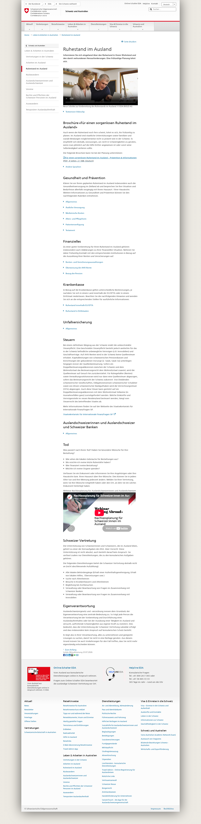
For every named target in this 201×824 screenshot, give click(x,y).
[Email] (77, 655)
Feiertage (28, 717)
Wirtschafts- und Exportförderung (155, 749)
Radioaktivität (69, 733)
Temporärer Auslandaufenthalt (76, 796)
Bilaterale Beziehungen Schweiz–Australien (154, 744)
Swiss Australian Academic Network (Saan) (158, 735)
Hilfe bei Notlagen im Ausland (114, 721)
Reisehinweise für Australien (75, 706)
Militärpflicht (107, 748)
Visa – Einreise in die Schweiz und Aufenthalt (154, 707)
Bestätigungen (108, 736)
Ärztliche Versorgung (75, 207)
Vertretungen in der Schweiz (75, 760)
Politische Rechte (109, 714)
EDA (49, 4)
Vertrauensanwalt (109, 780)
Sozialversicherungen (111, 740)
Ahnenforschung (109, 755)
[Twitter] (67, 655)
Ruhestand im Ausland (72, 768)
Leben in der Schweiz (149, 716)
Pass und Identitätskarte (112, 710)
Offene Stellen (30, 721)
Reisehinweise (58, 24)
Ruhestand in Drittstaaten (77, 311)
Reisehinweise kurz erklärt (74, 710)
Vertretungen (42, 24)
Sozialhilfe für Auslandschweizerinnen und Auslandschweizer (120, 726)
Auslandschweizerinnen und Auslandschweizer (75, 777)
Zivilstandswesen (109, 792)
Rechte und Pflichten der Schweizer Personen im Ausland (77, 787)
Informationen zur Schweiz (152, 720)
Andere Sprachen (73, 167)
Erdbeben (67, 729)
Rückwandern (69, 772)
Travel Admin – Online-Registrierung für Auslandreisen (118, 771)
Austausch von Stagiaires (151, 739)
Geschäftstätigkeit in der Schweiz (154, 724)
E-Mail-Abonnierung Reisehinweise (77, 745)
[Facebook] (64, 655)
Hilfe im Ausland (70, 737)
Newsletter (28, 710)
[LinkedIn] (69, 655)
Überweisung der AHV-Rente (78, 268)
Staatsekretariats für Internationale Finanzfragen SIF (88, 414)
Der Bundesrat (34, 4)
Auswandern (68, 792)
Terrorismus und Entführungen (76, 725)
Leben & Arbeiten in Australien (77, 25)
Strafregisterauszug (110, 752)
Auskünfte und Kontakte (151, 712)
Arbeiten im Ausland (71, 764)
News (26, 706)
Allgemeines (71, 202)
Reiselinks (67, 741)
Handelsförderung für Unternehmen (117, 796)
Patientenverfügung (74, 224)
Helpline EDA (136, 667)
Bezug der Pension (73, 273)
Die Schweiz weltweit (68, 4)
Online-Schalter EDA (65, 667)
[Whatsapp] (75, 655)
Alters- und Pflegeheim (75, 219)
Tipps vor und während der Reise (76, 714)
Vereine (66, 782)
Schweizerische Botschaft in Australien (40, 732)
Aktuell (29, 24)
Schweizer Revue (109, 784)
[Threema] (72, 655)
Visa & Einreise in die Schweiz (119, 25)
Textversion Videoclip (75, 112)
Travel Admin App (70, 749)
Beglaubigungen (109, 732)
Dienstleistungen (98, 24)
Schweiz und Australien (138, 25)
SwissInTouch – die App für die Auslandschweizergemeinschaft (115, 801)
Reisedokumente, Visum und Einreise (78, 717)
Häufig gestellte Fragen (72, 721)
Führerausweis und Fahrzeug (114, 717)
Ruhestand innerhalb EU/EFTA (79, 305)
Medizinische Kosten (74, 213)
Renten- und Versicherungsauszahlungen (84, 262)
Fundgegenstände (109, 744)
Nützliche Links (108, 776)
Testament (70, 230)
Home (26, 35)
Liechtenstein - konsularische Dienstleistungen (114, 764)
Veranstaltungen (31, 714)
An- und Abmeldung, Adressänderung (117, 706)
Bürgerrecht (107, 788)
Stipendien (106, 759)
